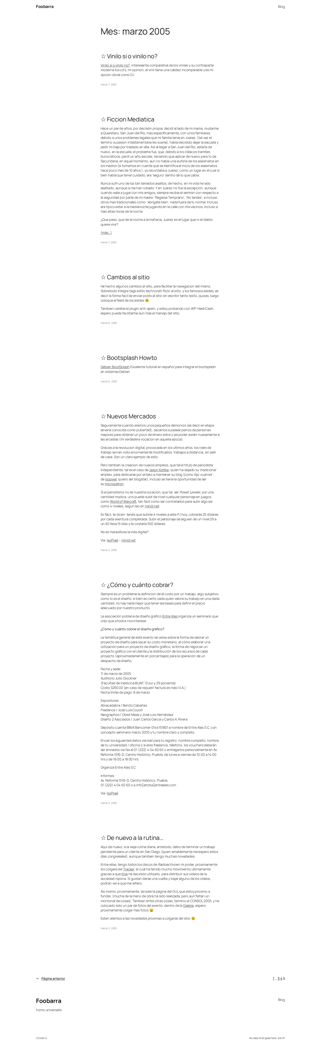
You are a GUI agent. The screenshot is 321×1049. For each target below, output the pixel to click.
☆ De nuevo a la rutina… (132, 837)
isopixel (110, 479)
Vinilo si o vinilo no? (115, 65)
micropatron (114, 484)
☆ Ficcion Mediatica (127, 119)
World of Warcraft (123, 501)
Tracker (128, 869)
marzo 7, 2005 (109, 84)
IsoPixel (112, 540)
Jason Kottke (159, 470)
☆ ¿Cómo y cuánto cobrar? (137, 584)
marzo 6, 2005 (109, 323)
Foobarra (45, 6)
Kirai (124, 874)
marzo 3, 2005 (109, 803)
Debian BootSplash (115, 367)
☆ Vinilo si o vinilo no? (129, 56)
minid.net (152, 506)
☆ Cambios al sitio (125, 277)
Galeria (188, 905)
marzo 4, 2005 (109, 550)
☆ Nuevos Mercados (128, 416)
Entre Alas (169, 616)
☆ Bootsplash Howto (129, 357)
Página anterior (50, 978)
